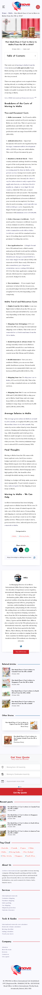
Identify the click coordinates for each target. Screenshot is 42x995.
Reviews (4, 952)
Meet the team (6, 949)
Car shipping (6, 905)
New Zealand (28, 852)
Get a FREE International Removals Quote (19, 98)
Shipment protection (9, 908)
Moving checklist (7, 929)
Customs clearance (8, 910)
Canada (14, 848)
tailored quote (13, 486)
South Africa (30, 856)
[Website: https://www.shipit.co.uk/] (21, 646)
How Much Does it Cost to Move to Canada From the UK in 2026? (23, 670)
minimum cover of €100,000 (26, 213)
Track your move (8, 934)
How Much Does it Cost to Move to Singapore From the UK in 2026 (23, 681)
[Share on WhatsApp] (27, 550)
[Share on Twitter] (21, 550)
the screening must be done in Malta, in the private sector (20, 170)
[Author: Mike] (17, 577)
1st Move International (9, 871)
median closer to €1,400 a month (18, 424)
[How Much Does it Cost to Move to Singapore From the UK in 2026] (6, 682)
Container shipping (8, 898)
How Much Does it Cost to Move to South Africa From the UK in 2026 (25, 692)
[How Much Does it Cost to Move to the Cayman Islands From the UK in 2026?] (21, 740)
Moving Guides (24, 536)
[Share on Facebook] (15, 550)
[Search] (38, 7)
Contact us (5, 954)
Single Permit (31, 245)
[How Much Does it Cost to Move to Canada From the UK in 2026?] (6, 672)
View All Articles (21, 652)
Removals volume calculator (11, 927)
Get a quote (5, 956)
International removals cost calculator (15, 924)
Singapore (19, 856)
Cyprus (23, 848)
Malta (14, 536)
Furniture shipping (8, 900)
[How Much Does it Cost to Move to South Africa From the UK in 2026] (6, 693)
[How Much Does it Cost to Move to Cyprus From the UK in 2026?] (21, 725)
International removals (9, 896)
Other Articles (7, 856)
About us (5, 947)
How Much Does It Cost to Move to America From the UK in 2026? (23, 702)
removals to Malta (11, 525)
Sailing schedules (7, 931)
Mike (25, 578)
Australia (5, 848)
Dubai (32, 848)
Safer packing (6, 903)
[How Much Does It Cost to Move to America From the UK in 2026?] (6, 704)
